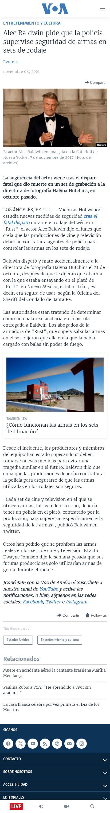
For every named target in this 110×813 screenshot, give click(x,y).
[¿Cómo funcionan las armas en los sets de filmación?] (55, 385)
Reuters (10, 61)
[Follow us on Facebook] (8, 744)
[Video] (66, 806)
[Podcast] (57, 744)
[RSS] (45, 744)
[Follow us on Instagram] (81, 744)
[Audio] (41, 806)
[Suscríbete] (69, 744)
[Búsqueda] (92, 806)
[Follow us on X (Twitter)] (20, 744)
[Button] (96, 82)
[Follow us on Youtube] (33, 744)
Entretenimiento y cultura (31, 23)
